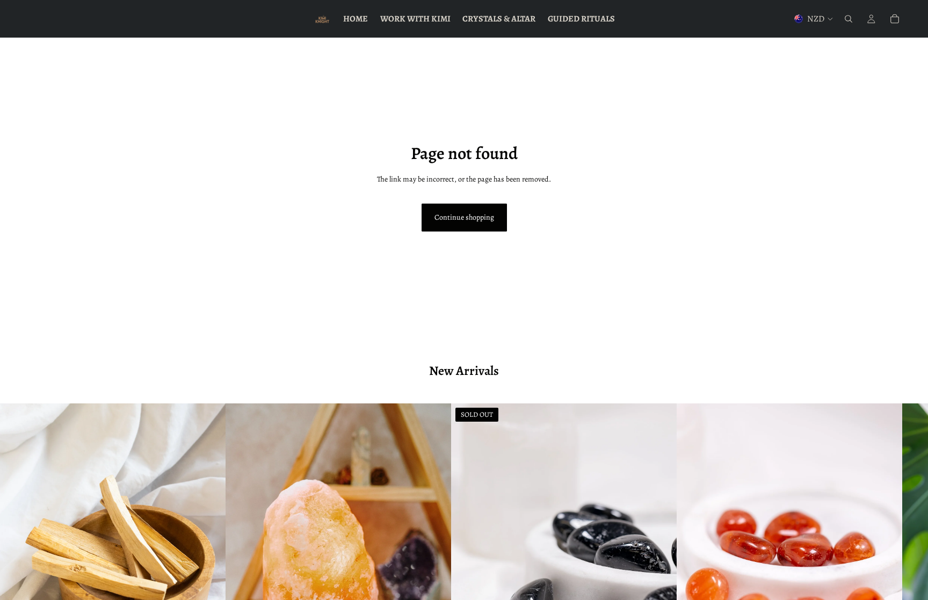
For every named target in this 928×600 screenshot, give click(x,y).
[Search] (848, 19)
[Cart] (895, 19)
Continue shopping (464, 217)
